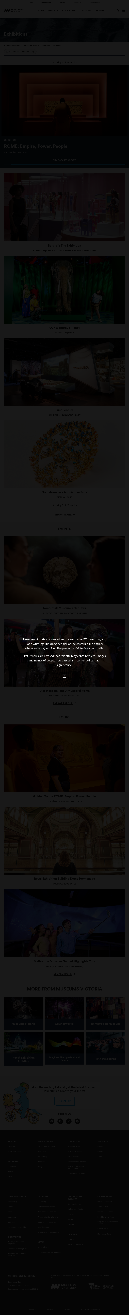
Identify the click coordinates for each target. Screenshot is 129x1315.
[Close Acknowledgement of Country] (64, 676)
